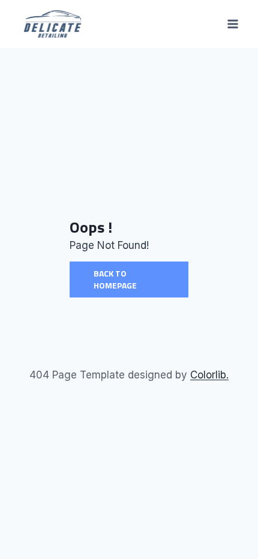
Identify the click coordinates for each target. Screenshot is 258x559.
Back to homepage (115, 279)
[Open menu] (232, 23)
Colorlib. (209, 375)
